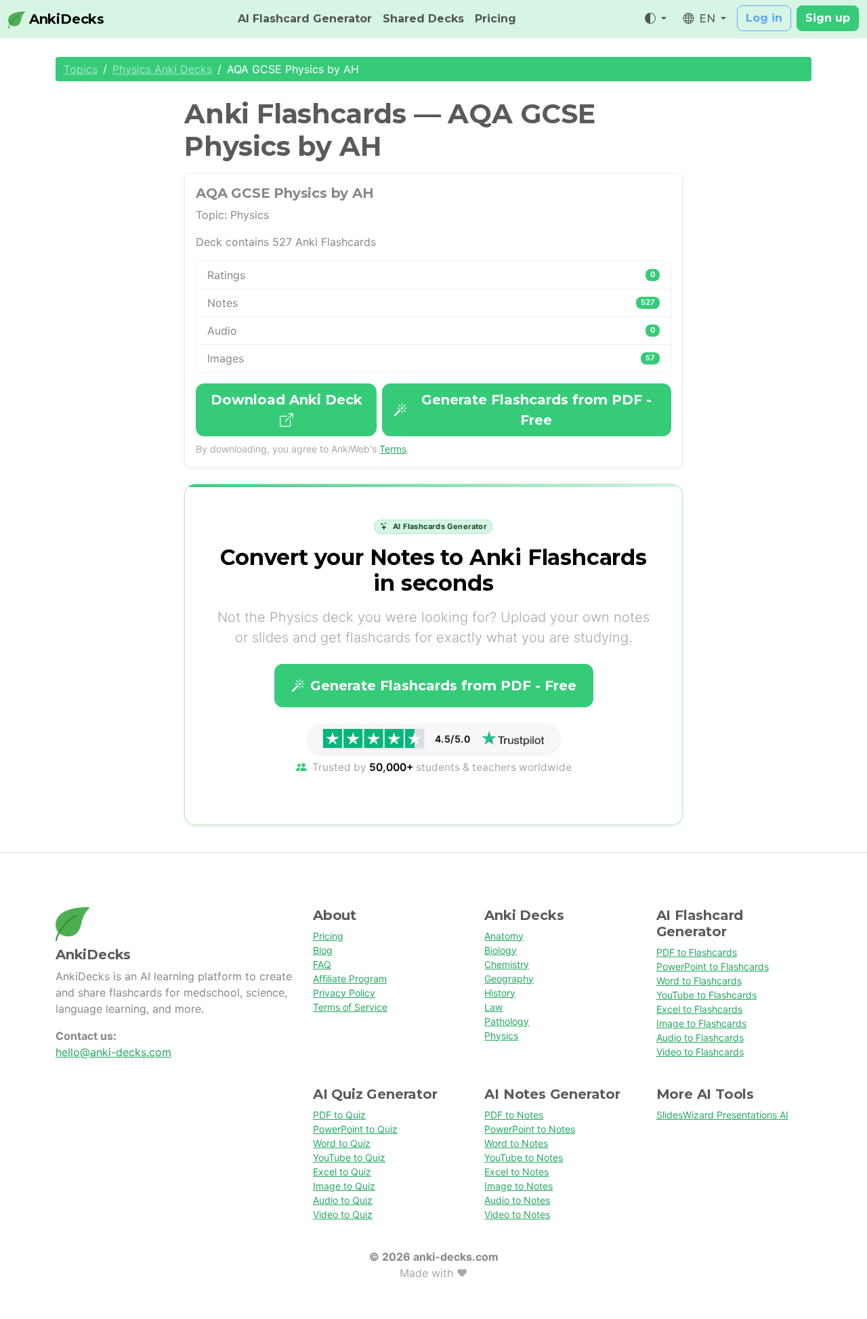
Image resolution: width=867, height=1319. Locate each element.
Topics (81, 69)
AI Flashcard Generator (305, 18)
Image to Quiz (344, 1186)
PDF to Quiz (339, 1115)
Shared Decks (423, 18)
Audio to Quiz (343, 1200)
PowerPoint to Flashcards (712, 966)
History (499, 993)
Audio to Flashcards (700, 1037)
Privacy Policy (344, 993)
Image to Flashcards (701, 1023)
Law (493, 1007)
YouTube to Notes (523, 1157)
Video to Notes (517, 1214)
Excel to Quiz (342, 1171)
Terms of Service (350, 1007)
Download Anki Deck (286, 400)
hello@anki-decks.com (113, 1052)
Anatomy (504, 936)
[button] (655, 19)
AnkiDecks (64, 19)
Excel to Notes (516, 1171)
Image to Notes (518, 1186)
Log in (764, 18)
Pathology (506, 1021)
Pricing (495, 18)
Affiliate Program (350, 978)
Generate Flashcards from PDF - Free (536, 410)
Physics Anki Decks (162, 69)
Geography (509, 978)
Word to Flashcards (699, 980)
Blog (323, 950)
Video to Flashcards (700, 1052)
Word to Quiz (342, 1143)
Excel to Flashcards (699, 1009)
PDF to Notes (513, 1115)
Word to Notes (516, 1143)
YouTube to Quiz (349, 1157)
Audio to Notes (517, 1200)
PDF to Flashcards (696, 952)
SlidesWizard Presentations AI (722, 1115)
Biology (500, 950)
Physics (501, 1035)
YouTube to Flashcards (706, 995)
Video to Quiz (343, 1214)
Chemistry (506, 964)
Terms (392, 449)
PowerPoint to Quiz (355, 1129)
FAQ (322, 964)
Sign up (827, 18)
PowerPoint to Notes (529, 1129)
